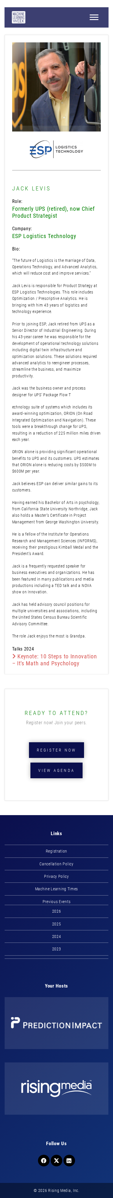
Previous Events (57, 901)
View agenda (56, 770)
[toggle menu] (94, 17)
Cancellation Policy (56, 864)
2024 (56, 936)
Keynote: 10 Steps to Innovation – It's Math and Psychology (54, 660)
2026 (56, 911)
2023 (56, 949)
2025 (56, 924)
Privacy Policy (56, 876)
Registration (56, 851)
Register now (56, 750)
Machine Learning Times (56, 889)
